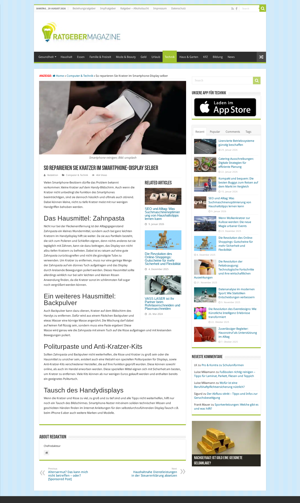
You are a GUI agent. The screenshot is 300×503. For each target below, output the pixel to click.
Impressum (160, 8)
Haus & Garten (188, 57)
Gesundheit (46, 57)
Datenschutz (178, 8)
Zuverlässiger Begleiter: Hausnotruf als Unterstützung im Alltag (238, 332)
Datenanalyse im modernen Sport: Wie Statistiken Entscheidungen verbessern (237, 293)
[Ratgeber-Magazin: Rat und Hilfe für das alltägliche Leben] (81, 31)
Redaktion (52, 175)
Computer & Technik (80, 75)
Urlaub (155, 57)
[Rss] (232, 8)
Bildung (218, 57)
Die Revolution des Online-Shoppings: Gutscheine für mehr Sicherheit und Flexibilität (163, 259)
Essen (81, 57)
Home (59, 75)
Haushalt (66, 57)
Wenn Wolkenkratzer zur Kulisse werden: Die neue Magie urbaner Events (235, 222)
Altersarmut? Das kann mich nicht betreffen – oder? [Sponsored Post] (68, 474)
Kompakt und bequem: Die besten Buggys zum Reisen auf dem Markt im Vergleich (238, 182)
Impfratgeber (108, 8)
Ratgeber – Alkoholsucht (134, 8)
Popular (215, 131)
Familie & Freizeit (100, 57)
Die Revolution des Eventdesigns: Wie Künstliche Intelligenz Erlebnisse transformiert (232, 313)
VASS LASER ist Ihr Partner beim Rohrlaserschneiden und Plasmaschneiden (162, 303)
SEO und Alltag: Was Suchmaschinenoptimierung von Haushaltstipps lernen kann (162, 214)
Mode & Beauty (126, 57)
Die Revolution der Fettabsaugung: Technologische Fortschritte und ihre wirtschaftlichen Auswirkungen (224, 269)
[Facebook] (236, 8)
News (231, 57)
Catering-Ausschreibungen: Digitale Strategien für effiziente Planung (236, 162)
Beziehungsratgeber (84, 8)
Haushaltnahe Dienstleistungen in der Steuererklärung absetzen (154, 472)
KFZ (205, 57)
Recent (199, 131)
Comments (233, 131)
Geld (144, 57)
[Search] (262, 8)
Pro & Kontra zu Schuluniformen (223, 365)
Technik (170, 57)
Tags (248, 131)
